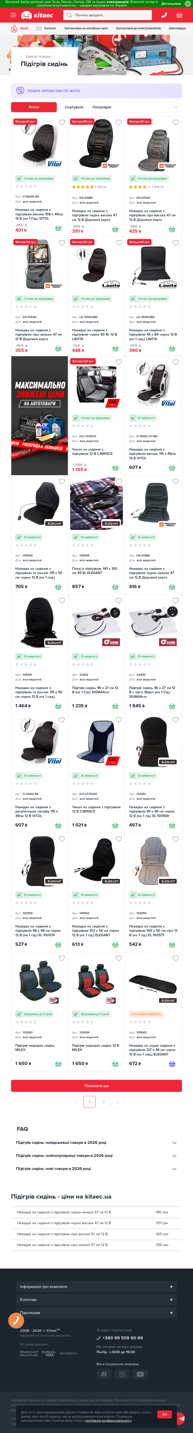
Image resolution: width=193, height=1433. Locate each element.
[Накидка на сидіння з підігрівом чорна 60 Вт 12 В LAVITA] (96, 296)
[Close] (188, 4)
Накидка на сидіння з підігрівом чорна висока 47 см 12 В (64, 1223)
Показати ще (96, 1085)
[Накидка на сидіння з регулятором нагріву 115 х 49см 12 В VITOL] (39, 773)
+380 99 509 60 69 (123, 1338)
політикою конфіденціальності (108, 1421)
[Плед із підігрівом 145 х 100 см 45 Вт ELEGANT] (96, 534)
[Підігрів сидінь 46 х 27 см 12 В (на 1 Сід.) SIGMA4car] (96, 654)
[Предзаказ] (172, 1063)
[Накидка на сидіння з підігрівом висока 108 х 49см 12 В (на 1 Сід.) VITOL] (39, 176)
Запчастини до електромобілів (138, 28)
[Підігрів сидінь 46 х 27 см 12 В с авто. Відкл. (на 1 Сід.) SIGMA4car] (153, 654)
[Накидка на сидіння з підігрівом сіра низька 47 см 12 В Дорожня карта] (39, 296)
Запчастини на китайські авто (86, 28)
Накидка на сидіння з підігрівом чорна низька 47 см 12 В (64, 1212)
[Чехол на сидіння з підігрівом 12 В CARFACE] (96, 773)
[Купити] (58, 227)
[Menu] (13, 15)
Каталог (50, 28)
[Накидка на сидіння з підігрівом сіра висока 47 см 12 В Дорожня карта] (153, 176)
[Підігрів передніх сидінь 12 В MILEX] (96, 1011)
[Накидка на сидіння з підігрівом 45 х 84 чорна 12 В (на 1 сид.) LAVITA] (153, 296)
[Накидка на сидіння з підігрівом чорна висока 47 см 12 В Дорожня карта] (96, 176)
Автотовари (177, 28)
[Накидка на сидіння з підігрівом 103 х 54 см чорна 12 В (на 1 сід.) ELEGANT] (96, 892)
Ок (164, 1414)
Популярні (101, 107)
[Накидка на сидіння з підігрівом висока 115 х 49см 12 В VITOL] (153, 415)
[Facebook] (104, 1374)
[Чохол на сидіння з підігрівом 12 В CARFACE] (96, 415)
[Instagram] (122, 1374)
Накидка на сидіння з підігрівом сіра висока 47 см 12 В (62, 1234)
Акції (24, 28)
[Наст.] (118, 1102)
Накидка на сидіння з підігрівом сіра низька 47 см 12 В (62, 1245)
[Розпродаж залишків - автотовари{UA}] (39, 415)
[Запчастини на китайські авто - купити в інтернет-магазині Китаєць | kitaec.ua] (37, 15)
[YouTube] (140, 1374)
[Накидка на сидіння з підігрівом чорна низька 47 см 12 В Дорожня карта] (153, 534)
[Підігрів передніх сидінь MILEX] (39, 1011)
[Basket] (179, 15)
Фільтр (34, 107)
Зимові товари (38, 56)
